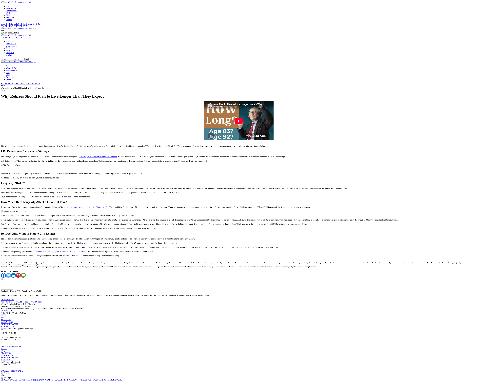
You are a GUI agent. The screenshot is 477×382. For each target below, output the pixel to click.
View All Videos (35, 302)
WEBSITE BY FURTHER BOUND (107, 380)
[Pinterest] (18, 275)
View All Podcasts (21, 302)
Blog (8, 15)
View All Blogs (7, 302)
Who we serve (11, 11)
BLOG (4, 315)
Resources (10, 17)
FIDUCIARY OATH (9, 324)
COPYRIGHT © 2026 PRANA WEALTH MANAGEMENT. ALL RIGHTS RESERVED (55, 380)
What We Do (11, 8)
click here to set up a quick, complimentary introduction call (61, 251)
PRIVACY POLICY (9, 380)
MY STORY (6, 320)
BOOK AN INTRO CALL (12, 346)
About (8, 6)
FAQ (8, 13)
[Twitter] (8, 275)
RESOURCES (7, 322)
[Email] (23, 275)
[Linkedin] (13, 275)
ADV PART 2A (7, 326)
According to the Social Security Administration (98, 157)
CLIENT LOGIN (21, 24)
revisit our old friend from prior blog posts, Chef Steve (83, 207)
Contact (9, 20)
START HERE (7, 24)
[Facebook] (3, 275)
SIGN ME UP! (7, 311)
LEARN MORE (7, 300)
